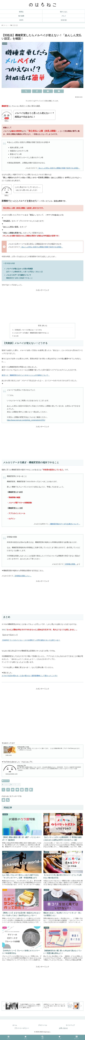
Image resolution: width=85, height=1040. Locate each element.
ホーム (15, 1025)
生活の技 (6, 780)
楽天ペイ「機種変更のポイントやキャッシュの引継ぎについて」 (26, 375)
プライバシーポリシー (21, 1028)
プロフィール (42, 1025)
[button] (31, 789)
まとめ (16, 336)
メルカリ (6, 784)
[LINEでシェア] (59, 91)
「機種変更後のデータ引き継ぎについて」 (64, 524)
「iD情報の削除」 (70, 564)
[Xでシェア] (26, 91)
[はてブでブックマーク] (48, 91)
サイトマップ (70, 1025)
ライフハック (16, 784)
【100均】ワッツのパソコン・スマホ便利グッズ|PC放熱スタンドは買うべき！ (31, 640)
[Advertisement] (42, 306)
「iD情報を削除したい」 (22, 576)
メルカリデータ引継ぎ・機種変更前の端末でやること (31, 333)
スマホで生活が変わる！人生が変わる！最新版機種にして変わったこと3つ (29, 676)
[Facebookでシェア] (37, 91)
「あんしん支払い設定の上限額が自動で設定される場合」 (58, 168)
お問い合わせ (63, 1028)
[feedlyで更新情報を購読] (3, 800)
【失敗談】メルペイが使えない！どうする (28, 330)
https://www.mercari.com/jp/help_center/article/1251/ (26, 420)
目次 (39, 325)
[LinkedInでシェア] (26, 789)
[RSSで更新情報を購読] (8, 800)
